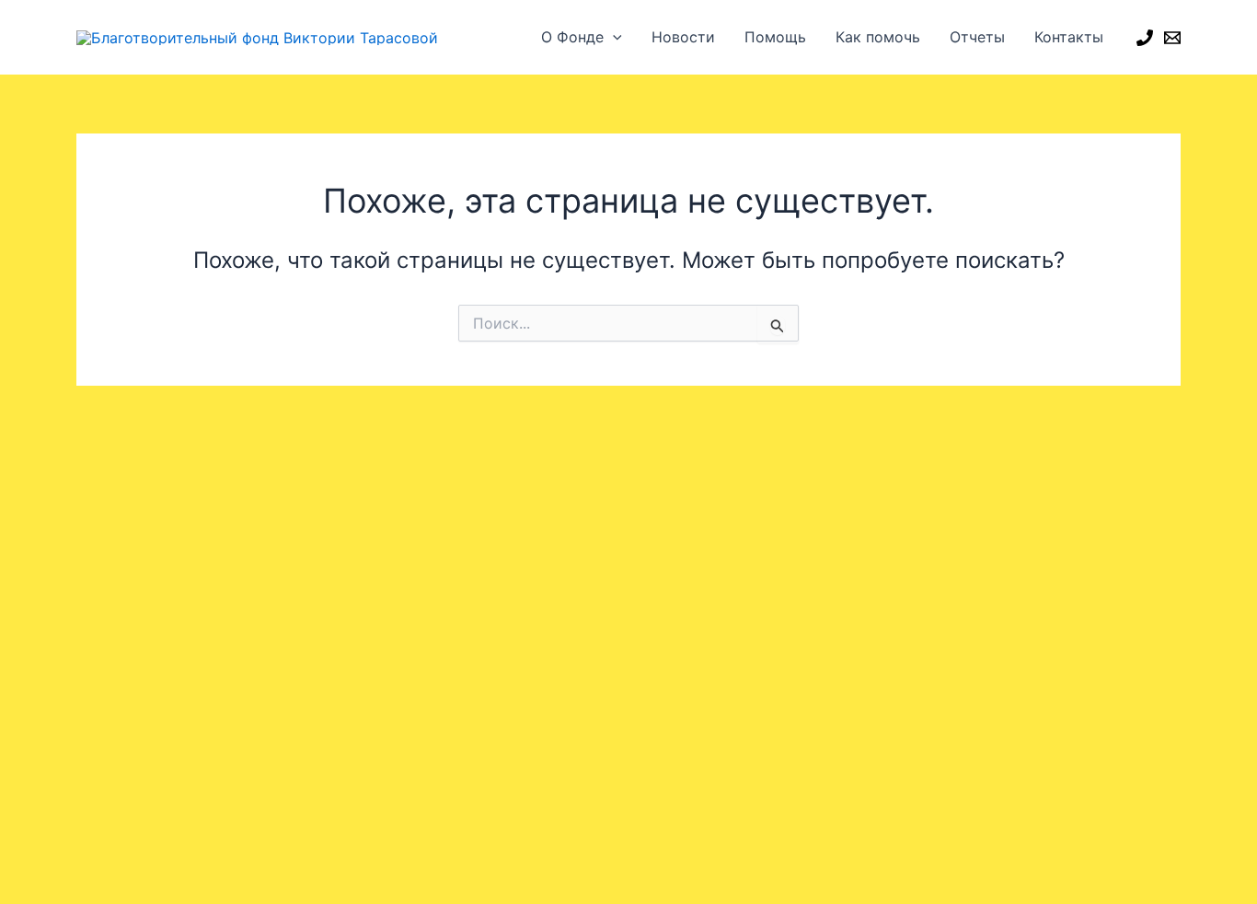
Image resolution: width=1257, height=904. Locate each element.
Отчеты (977, 37)
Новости (683, 37)
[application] (613, 37)
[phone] (1144, 37)
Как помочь (878, 37)
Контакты (1068, 37)
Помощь (775, 37)
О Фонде (572, 37)
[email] (1172, 37)
